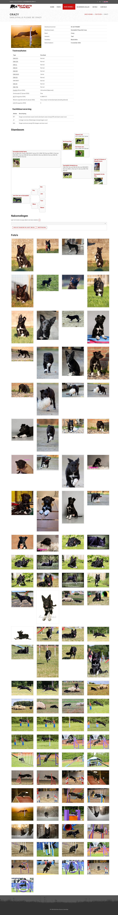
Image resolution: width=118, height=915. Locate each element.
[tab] (59, 223)
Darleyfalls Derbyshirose (70, 165)
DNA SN (15, 84)
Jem (41, 193)
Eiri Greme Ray (67, 141)
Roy (34, 190)
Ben (41, 187)
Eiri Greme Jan (79, 146)
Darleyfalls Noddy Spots (20, 151)
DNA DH (15, 68)
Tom (41, 200)
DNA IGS (15, 77)
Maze (34, 204)
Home (52, 7)
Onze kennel (68, 7)
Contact (103, 7)
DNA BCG (15, 58)
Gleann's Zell (79, 134)
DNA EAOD (16, 74)
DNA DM (15, 71)
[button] (39, 220)
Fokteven (98, 14)
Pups (58, 7)
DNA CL (15, 64)
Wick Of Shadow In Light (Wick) (24, 227)
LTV (14, 103)
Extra (95, 7)
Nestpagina (42, 227)
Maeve (42, 207)
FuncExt (15, 90)
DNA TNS (15, 87)
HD (14, 96)
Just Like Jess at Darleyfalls (21, 195)
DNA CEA (15, 61)
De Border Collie (83, 7)
